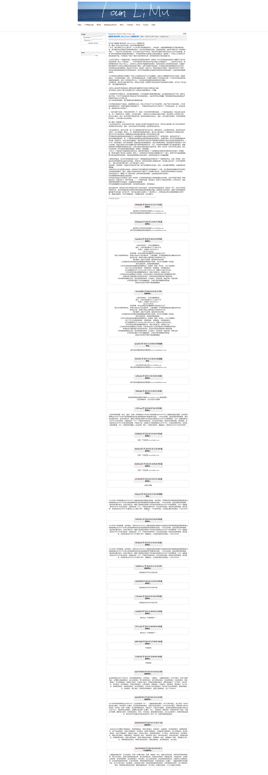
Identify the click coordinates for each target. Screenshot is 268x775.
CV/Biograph (89, 25)
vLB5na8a (138, 376)
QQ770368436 (140, 672)
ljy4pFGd (138, 344)
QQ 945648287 (140, 748)
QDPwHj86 (139, 641)
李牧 (184, 33)
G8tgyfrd (138, 494)
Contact (146, 25)
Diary (122, 25)
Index (80, 25)
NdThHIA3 (139, 434)
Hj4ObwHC (139, 449)
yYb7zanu (139, 408)
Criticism (130, 25)
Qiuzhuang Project (110, 25)
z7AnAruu (138, 596)
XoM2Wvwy (140, 566)
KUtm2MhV (140, 291)
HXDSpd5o (139, 222)
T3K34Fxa (139, 519)
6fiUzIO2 (138, 359)
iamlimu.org (164, 36)
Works (99, 25)
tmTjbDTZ (139, 611)
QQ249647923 (140, 697)
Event (138, 25)
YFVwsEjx (139, 626)
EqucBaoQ (139, 239)
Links (153, 25)
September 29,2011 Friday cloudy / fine (122, 34)
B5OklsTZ (138, 543)
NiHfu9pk (139, 391)
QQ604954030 (140, 723)
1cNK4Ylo (138, 656)
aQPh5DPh (139, 581)
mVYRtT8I (139, 479)
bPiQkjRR (138, 205)
